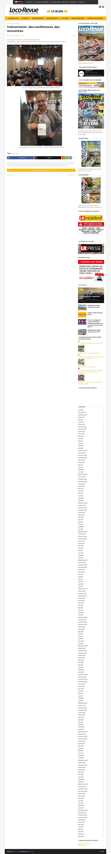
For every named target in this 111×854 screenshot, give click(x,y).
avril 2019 (91, 634)
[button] (102, 18)
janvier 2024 (91, 767)
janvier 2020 (91, 655)
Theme (31, 851)
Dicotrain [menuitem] (65, 18)
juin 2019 (91, 639)
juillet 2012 (91, 446)
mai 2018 (91, 608)
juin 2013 (91, 467)
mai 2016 (91, 550)
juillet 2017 (91, 584)
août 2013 (91, 472)
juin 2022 (91, 724)
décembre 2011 (91, 429)
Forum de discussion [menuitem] (94, 18)
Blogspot (16, 851)
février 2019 (91, 629)
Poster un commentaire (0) (41, 170)
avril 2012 (91, 439)
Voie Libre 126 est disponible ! (86, 367)
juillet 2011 (91, 422)
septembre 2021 (91, 703)
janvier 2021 (91, 684)
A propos (81, 2)
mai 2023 (91, 751)
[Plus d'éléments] (73, 157)
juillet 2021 (91, 698)
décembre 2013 (91, 481)
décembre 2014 (91, 510)
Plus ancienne (71, 175)
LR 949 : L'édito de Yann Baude (95, 313)
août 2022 (91, 729)
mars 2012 (91, 436)
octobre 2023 (91, 762)
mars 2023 (91, 746)
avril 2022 (91, 720)
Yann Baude (81, 845)
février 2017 (91, 572)
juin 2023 (91, 753)
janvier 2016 (91, 541)
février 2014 (91, 486)
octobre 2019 (91, 648)
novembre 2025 (91, 815)
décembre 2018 (91, 624)
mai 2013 (91, 465)
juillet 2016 (91, 555)
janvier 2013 (91, 460)
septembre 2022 (91, 732)
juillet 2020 (91, 670)
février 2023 (91, 743)
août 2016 (91, 558)
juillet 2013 (91, 469)
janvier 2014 (91, 484)
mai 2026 (91, 829)
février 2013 (91, 462)
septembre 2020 (91, 674)
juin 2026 (91, 832)
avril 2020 (91, 662)
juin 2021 (91, 696)
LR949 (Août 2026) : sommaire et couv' (93, 306)
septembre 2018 (91, 617)
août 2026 (91, 836)
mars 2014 (91, 489)
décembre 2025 (91, 817)
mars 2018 (91, 603)
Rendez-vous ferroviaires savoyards (89, 353)
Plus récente (11, 175)
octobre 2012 (91, 453)
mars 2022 (91, 717)
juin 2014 (91, 496)
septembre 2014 (91, 503)
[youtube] (103, 7)
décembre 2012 (91, 458)
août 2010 (91, 410)
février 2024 (91, 770)
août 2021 (91, 701)
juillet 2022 (91, 727)
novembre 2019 (91, 650)
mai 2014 (91, 493)
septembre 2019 (91, 646)
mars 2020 (91, 660)
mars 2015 (91, 517)
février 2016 (91, 543)
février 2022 (91, 715)
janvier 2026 (91, 820)
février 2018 (91, 600)
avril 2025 (91, 801)
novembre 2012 (91, 455)
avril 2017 (91, 577)
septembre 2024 (91, 784)
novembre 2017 (91, 593)
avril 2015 (91, 519)
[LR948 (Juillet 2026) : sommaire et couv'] (82, 332)
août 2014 (91, 500)
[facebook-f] (100, 7)
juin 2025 (91, 803)
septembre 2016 (91, 560)
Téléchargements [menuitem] (38, 18)
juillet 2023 (91, 755)
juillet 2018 (91, 612)
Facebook (73, 2)
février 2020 (91, 658)
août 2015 (91, 529)
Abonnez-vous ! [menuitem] (13, 18)
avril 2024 (91, 774)
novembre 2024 (91, 789)
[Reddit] (63, 157)
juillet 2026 (91, 834)
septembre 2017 (91, 589)
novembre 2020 (91, 679)
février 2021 (91, 686)
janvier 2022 (91, 712)
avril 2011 (91, 419)
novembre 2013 (91, 479)
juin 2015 (91, 524)
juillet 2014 (91, 498)
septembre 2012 (91, 450)
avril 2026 (91, 827)
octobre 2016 (91, 562)
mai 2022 (91, 722)
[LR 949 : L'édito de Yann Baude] (82, 315)
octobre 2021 (91, 705)
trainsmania (15, 23)
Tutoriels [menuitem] (25, 18)
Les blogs (29, 2)
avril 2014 (91, 491)
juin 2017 (91, 581)
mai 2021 (91, 693)
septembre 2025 (91, 810)
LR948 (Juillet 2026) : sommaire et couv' (94, 331)
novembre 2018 (91, 622)
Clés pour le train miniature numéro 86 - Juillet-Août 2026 (90, 383)
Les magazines (55, 2)
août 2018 (91, 615)
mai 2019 (91, 636)
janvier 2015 (91, 512)
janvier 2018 (91, 598)
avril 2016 (91, 548)
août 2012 (91, 448)
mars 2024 (91, 772)
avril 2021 (91, 691)
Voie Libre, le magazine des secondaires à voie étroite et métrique (90, 357)
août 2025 (91, 808)
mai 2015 (91, 522)
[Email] (70, 157)
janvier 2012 (91, 431)
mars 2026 (91, 824)
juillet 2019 (91, 641)
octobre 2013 (91, 477)
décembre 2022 (91, 739)
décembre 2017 (91, 596)
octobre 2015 (91, 534)
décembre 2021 (91, 710)
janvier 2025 (91, 793)
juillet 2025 (91, 805)
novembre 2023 (91, 765)
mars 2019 (91, 631)
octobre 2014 (91, 505)
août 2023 (91, 758)
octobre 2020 (91, 677)
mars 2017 (91, 574)
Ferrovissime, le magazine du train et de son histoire (90, 344)
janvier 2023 (91, 741)
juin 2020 (91, 667)
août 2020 (91, 672)
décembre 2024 (91, 791)
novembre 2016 (91, 565)
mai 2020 (91, 665)
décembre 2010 (91, 415)
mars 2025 (91, 798)
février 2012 (91, 434)
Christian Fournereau (84, 844)
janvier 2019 (91, 627)
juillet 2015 (91, 527)
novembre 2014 (91, 508)
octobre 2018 (91, 620)
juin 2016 (91, 553)
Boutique (65, 2)
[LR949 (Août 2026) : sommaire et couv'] (82, 307)
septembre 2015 (91, 531)
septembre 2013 (91, 474)
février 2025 (91, 796)
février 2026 (91, 822)
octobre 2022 (91, 734)
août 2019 (91, 643)
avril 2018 (91, 605)
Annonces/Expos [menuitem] (52, 18)
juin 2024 (91, 777)
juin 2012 (91, 443)
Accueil (9, 23)
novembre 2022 (91, 736)
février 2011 (91, 417)
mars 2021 (91, 689)
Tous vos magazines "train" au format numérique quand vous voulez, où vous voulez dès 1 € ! (95, 323)
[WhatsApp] (66, 157)
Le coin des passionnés (41, 2)
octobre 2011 (91, 424)
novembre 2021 (91, 708)
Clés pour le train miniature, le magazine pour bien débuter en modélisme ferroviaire (90, 372)
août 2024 (91, 782)
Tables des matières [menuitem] (77, 18)
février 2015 (91, 515)
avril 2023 (91, 748)
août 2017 (91, 586)
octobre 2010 (91, 412)
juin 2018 (91, 610)
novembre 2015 (91, 536)
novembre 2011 (91, 427)
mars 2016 (91, 546)
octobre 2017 (91, 591)
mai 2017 (91, 579)
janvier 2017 (91, 569)
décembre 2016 (91, 567)
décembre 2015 (91, 538)
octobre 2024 (91, 786)
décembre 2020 (91, 681)
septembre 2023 (91, 760)
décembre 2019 (91, 653)
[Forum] (97, 7)
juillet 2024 (91, 779)
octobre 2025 (91, 813)
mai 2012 (91, 441)
